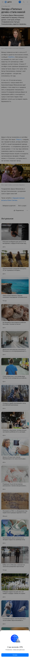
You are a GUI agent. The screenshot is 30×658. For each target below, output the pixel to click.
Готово (15, 655)
